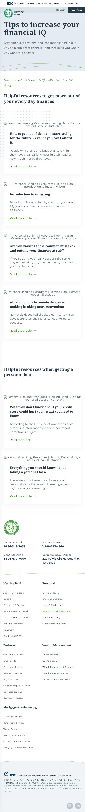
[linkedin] (78, 806)
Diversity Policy (49, 780)
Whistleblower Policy (69, 780)
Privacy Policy (34, 780)
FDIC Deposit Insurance (17, 783)
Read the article (21, 166)
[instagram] (70, 806)
